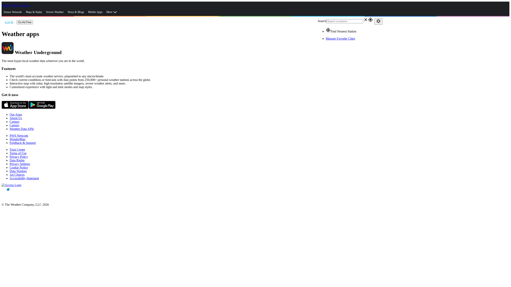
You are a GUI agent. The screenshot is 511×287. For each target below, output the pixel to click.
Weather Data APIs (22, 129)
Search (322, 21)
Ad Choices (17, 174)
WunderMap (17, 139)
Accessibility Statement (24, 178)
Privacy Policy (19, 156)
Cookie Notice (19, 167)
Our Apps (16, 114)
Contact (14, 121)
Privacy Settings (20, 164)
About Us (16, 118)
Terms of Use (18, 153)
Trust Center (17, 149)
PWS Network (19, 135)
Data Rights (17, 160)
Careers (14, 125)
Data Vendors (18, 171)
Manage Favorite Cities (340, 38)
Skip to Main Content (16, 5)
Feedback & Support (23, 142)
